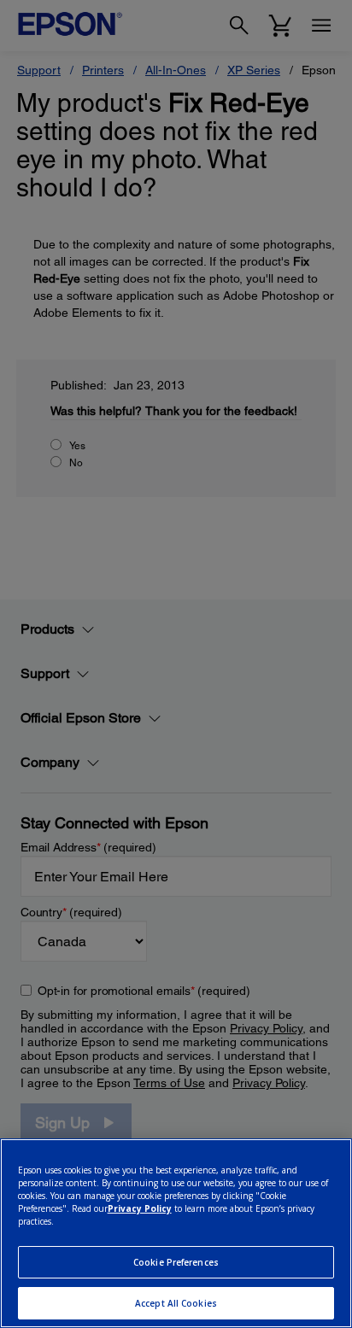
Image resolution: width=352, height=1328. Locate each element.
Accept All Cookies (176, 1303)
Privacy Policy (140, 1208)
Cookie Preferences (176, 1262)
